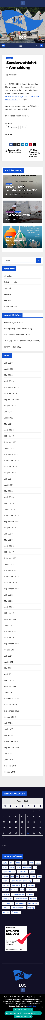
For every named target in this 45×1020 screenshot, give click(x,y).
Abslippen (27, 867)
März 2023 (9, 552)
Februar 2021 (10, 686)
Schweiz (30, 894)
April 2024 (9, 497)
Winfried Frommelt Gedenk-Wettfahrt (33, 153)
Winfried (6, 908)
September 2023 (11, 521)
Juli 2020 (8, 723)
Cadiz (32, 872)
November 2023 (11, 515)
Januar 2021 (9, 692)
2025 (12, 867)
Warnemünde (21, 903)
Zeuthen (6, 912)
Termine (33, 899)
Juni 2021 (8, 662)
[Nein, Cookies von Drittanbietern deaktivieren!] (42, 1007)
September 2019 (11, 747)
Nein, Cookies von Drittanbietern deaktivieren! (23, 1013)
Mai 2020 (8, 735)
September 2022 (11, 589)
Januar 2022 (9, 625)
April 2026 (9, 381)
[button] (37, 45)
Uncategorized (10, 306)
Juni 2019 (8, 760)
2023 (38, 863)
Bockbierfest (22, 872)
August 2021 (9, 650)
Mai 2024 (8, 491)
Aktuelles (9, 212)
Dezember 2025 (11, 387)
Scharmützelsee (18, 894)
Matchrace (16, 885)
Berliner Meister (9, 872)
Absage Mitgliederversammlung (18, 328)
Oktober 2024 (10, 466)
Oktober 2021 (10, 637)
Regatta (9, 58)
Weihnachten (33, 903)
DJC (22, 37)
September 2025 (11, 399)
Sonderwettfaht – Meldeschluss (14, 151)
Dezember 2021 (11, 631)
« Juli (4, 845)
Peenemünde (31, 890)
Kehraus (7, 294)
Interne (5, 881)
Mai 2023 (8, 540)
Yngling (31, 908)
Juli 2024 (8, 479)
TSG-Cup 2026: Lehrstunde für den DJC (21, 189)
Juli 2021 (8, 656)
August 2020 (10, 717)
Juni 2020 (8, 729)
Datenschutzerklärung (23, 1016)
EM (12, 876)
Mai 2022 (8, 601)
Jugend (7, 288)
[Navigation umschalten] (20, 45)
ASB (35, 867)
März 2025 (9, 436)
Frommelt (24, 876)
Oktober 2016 (10, 766)
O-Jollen (14, 890)
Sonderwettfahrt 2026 (20, 240)
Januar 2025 (9, 448)
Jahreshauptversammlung (21, 881)
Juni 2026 (8, 369)
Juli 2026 (8, 363)
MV (24, 885)
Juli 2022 (8, 595)
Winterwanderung (19, 908)
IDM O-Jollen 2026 (18, 215)
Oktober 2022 (10, 582)
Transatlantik (8, 903)
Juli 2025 (8, 412)
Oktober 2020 (10, 705)
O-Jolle (6, 890)
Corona (6, 876)
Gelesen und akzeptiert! (23, 1010)
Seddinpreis (7, 899)
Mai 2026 (8, 375)
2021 (25, 863)
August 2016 (9, 772)
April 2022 (9, 607)
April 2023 (9, 546)
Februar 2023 (10, 558)
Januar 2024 (9, 509)
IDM (39, 876)
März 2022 (9, 613)
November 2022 (11, 576)
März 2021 (9, 680)
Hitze (33, 876)
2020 (18, 863)
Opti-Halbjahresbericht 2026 (17, 334)
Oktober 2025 (10, 393)
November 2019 (11, 741)
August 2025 (10, 405)
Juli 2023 (8, 534)
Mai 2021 (8, 668)
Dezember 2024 (11, 454)
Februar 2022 (10, 619)
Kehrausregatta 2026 (13, 322)
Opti (22, 890)
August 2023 (10, 528)
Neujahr (31, 885)
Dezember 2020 (11, 698)
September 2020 (11, 711)
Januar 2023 (9, 564)
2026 (18, 867)
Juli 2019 (8, 753)
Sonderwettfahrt (21, 899)
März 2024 (9, 503)
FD (17, 876)
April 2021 (8, 674)
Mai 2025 (8, 424)
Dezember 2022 (11, 570)
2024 (5, 867)
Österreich (16, 912)
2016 (5, 863)
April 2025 (9, 430)
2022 (31, 863)
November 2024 (11, 460)
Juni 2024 (8, 485)
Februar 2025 (10, 442)
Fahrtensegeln (10, 282)
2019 (12, 863)
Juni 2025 (8, 418)
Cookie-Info (31, 1006)
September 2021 (11, 644)
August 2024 (10, 473)
